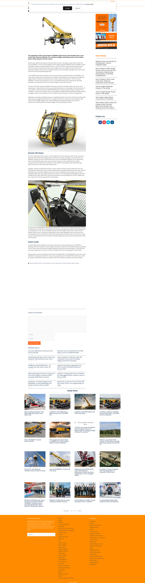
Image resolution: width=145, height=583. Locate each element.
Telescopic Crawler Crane (97, 558)
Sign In (60, 572)
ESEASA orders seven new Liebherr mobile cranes (60, 501)
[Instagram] (112, 122)
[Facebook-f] (100, 122)
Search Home (62, 543)
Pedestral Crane (94, 550)
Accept (67, 8)
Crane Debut (47, 263)
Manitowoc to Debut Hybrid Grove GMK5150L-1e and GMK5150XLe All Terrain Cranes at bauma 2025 (40, 383)
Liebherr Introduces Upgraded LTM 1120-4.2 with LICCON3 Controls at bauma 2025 (69, 367)
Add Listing (61, 547)
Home (60, 518)
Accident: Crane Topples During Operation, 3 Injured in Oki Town (109, 470)
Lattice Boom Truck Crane (97, 537)
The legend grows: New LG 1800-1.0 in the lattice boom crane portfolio (59, 441)
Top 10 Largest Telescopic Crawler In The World (104, 87)
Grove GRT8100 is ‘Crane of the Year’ (60, 470)
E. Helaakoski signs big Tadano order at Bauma (109, 501)
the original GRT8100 (59, 66)
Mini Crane (93, 542)
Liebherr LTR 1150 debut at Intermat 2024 (85, 412)
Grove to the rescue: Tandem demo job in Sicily (34, 470)
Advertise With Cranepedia (66, 530)
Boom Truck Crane (95, 525)
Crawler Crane (94, 527)
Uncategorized (94, 562)
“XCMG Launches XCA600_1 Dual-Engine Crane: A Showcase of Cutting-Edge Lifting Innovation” (85, 430)
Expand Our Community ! (66, 528)
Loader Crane (94, 539)
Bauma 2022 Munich (36, 263)
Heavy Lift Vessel (95, 533)
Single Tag (61, 553)
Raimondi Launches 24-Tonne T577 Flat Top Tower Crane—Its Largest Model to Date (70, 383)
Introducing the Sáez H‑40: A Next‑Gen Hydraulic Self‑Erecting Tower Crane (41, 358)
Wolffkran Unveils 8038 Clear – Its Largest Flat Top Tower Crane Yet (39, 366)
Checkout (61, 563)
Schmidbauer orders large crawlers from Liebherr (85, 501)
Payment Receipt (63, 565)
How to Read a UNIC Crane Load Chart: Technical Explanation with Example (105, 81)
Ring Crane (93, 554)
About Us (61, 538)
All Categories (62, 559)
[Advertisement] (57, 287)
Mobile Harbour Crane (96, 544)
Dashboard (61, 557)
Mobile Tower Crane (95, 546)
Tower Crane (93, 560)
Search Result (62, 545)
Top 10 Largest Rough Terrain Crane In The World (105, 92)
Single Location (63, 551)
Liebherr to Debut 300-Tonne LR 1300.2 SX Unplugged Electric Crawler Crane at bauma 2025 (70, 375)
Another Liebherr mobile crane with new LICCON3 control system (109, 413)
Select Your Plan (63, 574)
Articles (60, 522)
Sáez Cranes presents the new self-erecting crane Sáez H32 (34, 413)
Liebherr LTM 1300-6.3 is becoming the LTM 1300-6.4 (59, 413)
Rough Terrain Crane (73, 263)
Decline (77, 8)
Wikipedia (61, 526)
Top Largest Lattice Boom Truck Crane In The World (104, 98)
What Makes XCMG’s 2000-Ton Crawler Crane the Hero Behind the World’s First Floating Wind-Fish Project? (106, 105)
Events (92, 529)
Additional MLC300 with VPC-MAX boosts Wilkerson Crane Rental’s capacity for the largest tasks (84, 472)
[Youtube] (104, 122)
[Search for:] (41, 534)
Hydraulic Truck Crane (96, 535)
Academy (92, 521)
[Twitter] (108, 122)
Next (79, 511)
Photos (60, 534)
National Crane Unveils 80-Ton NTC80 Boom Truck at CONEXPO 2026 (70, 351)
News (60, 520)
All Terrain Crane (63, 536)
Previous (66, 511)
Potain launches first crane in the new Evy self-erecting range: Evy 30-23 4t (110, 442)
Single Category (63, 549)
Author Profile (62, 555)
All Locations (62, 561)
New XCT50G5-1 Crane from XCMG (32, 440)
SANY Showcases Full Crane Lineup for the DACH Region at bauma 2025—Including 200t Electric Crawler (41, 375)
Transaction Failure (64, 567)
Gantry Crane (93, 531)
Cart (59, 541)
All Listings (61, 569)
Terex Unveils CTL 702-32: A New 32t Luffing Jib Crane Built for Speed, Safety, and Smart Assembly (69, 359)
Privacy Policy (90, 4)
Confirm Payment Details (66, 578)
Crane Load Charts (63, 524)
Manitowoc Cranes (60, 263)
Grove (53, 263)
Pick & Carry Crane (95, 552)
